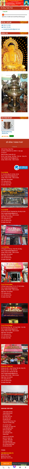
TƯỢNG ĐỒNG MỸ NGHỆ (7, 411)
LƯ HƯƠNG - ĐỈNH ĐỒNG (8, 439)
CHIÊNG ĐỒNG (6, 434)
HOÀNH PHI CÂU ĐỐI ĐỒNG (8, 436)
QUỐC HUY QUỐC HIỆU (7, 429)
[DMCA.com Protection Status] (23, 465)
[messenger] (14, 467)
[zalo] (9, 467)
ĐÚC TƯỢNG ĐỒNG (7, 431)
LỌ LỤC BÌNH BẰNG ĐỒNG (8, 428)
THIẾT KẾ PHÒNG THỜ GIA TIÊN (9, 421)
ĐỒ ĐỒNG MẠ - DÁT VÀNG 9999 (9, 426)
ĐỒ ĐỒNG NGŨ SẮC (7, 419)
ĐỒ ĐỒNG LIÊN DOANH (7, 446)
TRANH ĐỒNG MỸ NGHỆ (7, 413)
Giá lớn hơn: (4, 16)
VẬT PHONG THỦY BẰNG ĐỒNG (9, 443)
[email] (20, 467)
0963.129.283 (6, 27)
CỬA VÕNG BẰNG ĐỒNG (7, 441)
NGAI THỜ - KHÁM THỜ (7, 438)
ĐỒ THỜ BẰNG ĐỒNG (7, 425)
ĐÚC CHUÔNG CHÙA (7, 418)
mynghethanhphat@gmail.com (10, 29)
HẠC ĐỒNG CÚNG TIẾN (7, 416)
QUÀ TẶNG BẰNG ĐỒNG (7, 432)
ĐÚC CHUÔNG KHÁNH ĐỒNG (8, 444)
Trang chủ (15, 146)
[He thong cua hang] (25, 467)
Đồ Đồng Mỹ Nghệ (6, 415)
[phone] (3, 467)
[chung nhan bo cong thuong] (21, 170)
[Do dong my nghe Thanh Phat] (14, 5)
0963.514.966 (6, 25)
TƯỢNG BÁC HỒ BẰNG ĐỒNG (8, 422)
